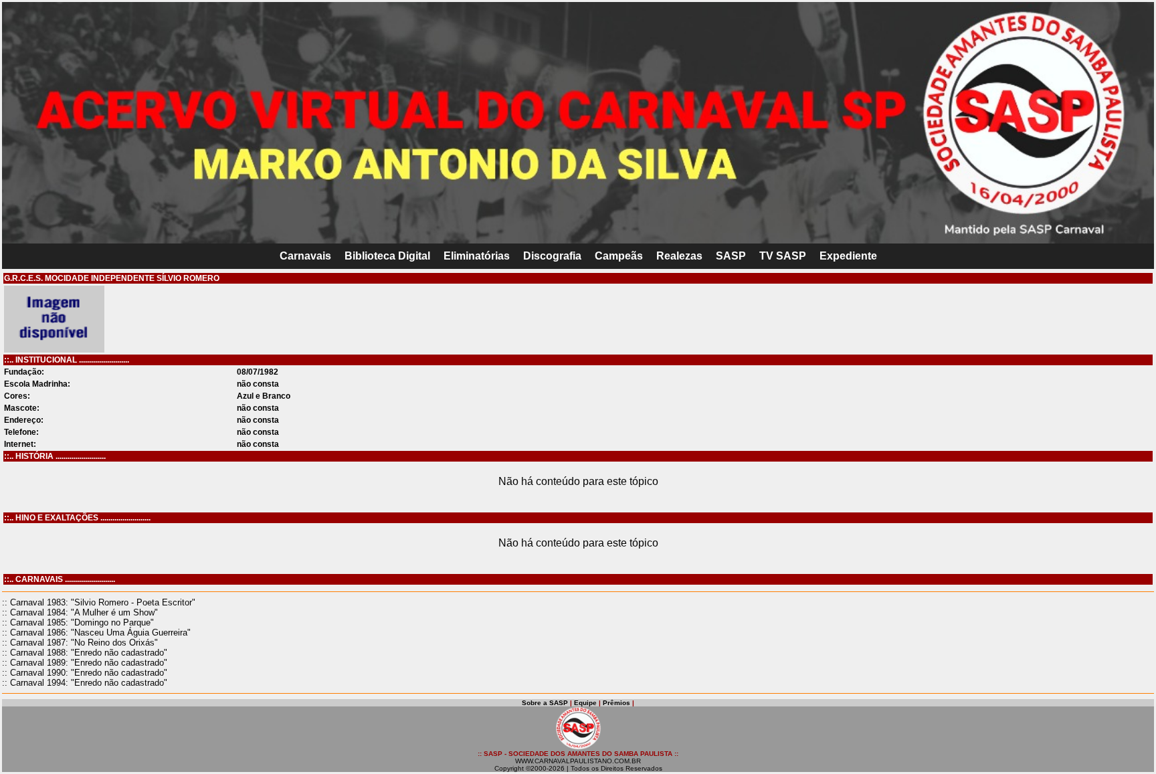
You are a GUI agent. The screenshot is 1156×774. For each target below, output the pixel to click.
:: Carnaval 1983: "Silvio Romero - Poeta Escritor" (98, 602)
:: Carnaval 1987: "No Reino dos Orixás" (80, 643)
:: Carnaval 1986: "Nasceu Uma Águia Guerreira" (96, 632)
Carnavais (305, 256)
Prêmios (616, 702)
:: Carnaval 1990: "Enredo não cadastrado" (84, 673)
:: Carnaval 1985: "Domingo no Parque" (78, 622)
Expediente (848, 256)
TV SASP (782, 256)
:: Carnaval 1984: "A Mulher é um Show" (80, 612)
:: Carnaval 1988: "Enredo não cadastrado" (84, 653)
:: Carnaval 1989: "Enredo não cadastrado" (84, 663)
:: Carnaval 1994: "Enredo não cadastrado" (84, 683)
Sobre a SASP (545, 702)
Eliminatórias (477, 256)
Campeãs (619, 256)
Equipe (585, 702)
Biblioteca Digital (387, 256)
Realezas (679, 256)
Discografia (552, 256)
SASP (731, 256)
